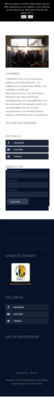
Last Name (12, 190)
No (30, 17)
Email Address (14, 170)
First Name (12, 180)
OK (23, 17)
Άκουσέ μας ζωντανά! (20, 283)
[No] (50, 10)
